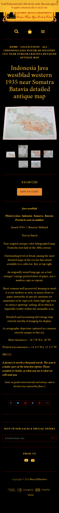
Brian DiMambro (38, 480)
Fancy (32, 402)
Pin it (25, 402)
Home (14, 47)
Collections (30, 47)
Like (10, 402)
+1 (40, 402)
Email (47, 402)
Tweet (18, 402)
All (44, 47)
